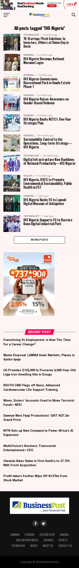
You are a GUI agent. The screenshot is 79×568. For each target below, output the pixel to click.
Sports (63, 540)
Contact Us (65, 546)
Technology (18, 546)
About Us (48, 546)
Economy (30, 535)
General (64, 535)
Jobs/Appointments (27, 540)
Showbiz (49, 540)
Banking (15, 535)
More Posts (39, 239)
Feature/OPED (47, 535)
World (33, 546)
